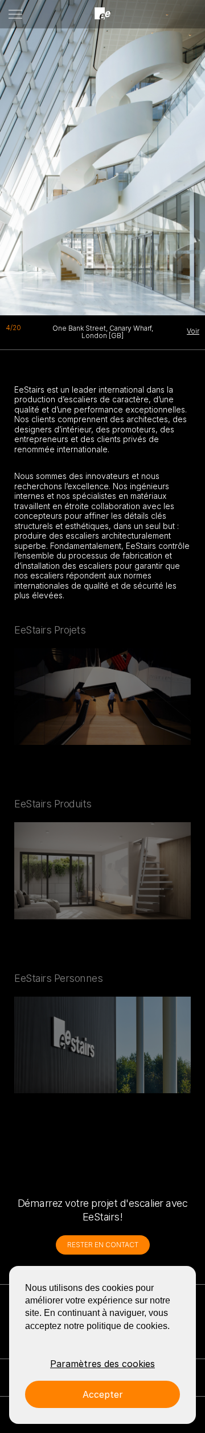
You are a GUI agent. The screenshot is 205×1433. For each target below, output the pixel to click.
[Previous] (25, 153)
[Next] (128, 153)
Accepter (103, 1394)
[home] (102, 13)
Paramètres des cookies (102, 1363)
